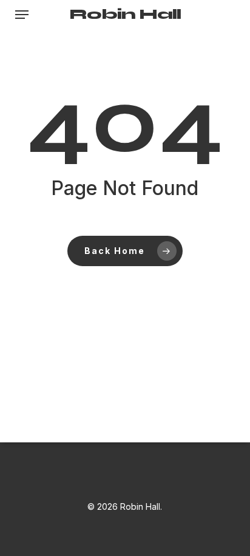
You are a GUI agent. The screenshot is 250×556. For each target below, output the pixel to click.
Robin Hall (125, 14)
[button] (22, 15)
